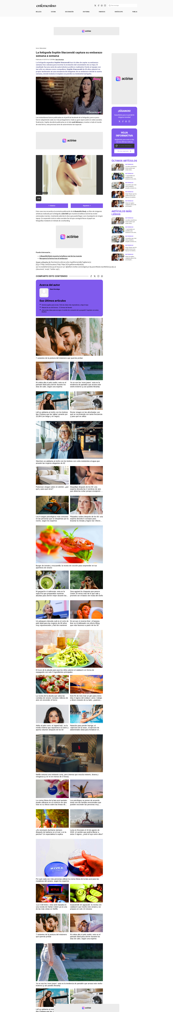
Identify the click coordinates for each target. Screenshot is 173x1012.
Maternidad (43, 48)
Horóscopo (119, 11)
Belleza (38, 11)
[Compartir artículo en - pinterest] (102, 276)
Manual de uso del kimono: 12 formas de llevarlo (57, 307)
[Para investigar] (110, 5)
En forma (86, 11)
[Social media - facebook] (98, 5)
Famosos (102, 11)
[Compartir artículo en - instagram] (98, 276)
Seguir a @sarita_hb (43, 262)
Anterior (52, 205)
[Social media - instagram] (105, 5)
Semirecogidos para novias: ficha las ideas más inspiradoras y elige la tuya (65, 305)
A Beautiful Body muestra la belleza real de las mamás (60, 256)
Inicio (37, 48)
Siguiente (86, 205)
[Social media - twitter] (95, 5)
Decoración (69, 11)
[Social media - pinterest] (102, 5)
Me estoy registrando (123, 151)
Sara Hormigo (59, 59)
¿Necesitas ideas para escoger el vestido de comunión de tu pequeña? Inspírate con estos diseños (70, 311)
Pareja (134, 11)
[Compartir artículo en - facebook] (91, 276)
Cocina (53, 11)
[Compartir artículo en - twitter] (95, 276)
